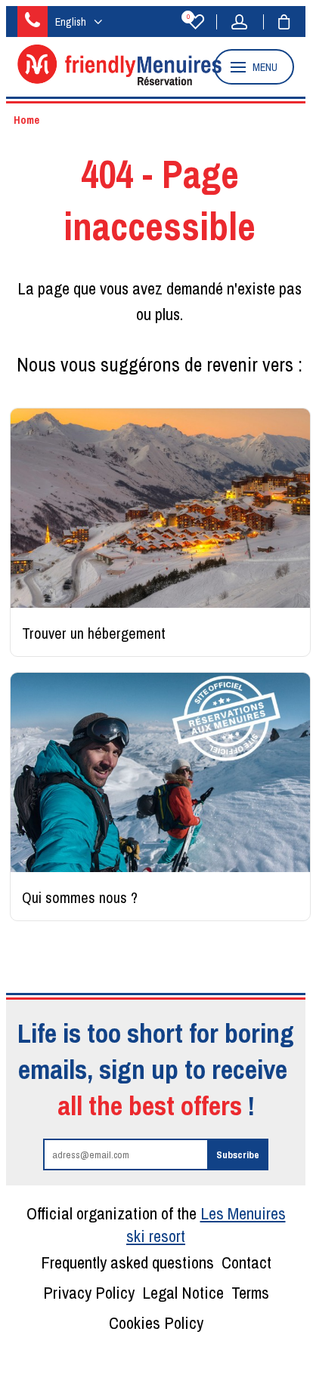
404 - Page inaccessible (160, 200)
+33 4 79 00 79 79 (32, 21)
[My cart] (276, 21)
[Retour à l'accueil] (119, 80)
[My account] (243, 21)
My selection (188, 17)
